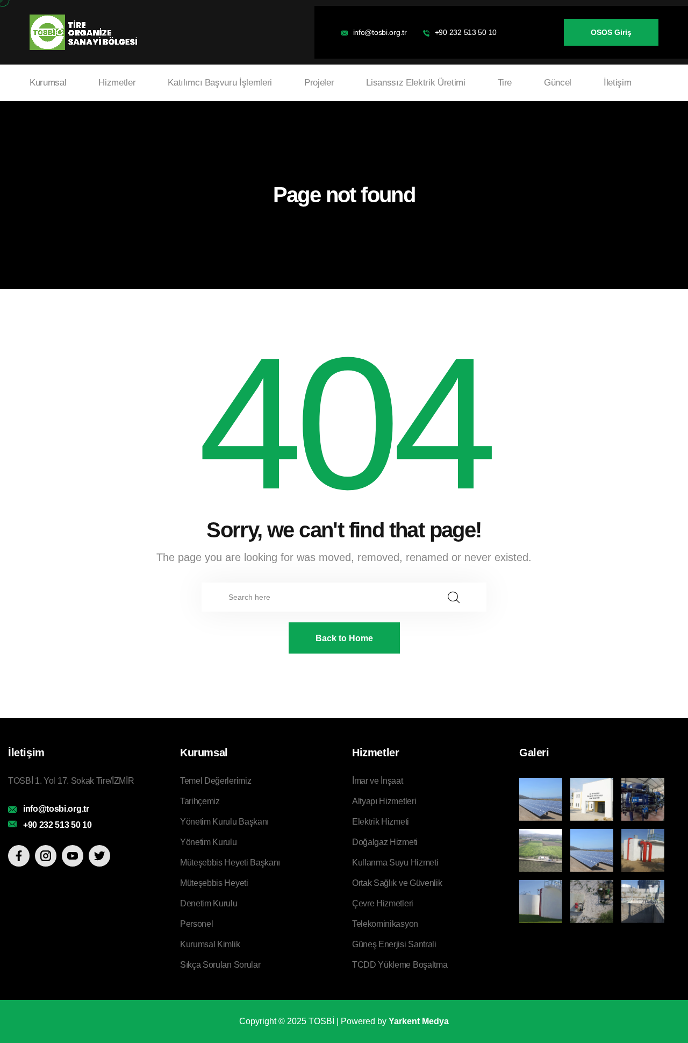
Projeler (319, 82)
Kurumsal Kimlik (210, 944)
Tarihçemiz (200, 801)
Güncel (557, 82)
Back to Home (344, 638)
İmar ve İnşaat (377, 780)
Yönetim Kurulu (208, 842)
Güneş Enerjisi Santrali (394, 944)
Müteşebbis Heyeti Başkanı (230, 862)
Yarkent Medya (419, 1021)
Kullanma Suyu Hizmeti (395, 862)
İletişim (617, 82)
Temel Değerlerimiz (215, 780)
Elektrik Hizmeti (380, 821)
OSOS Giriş (611, 32)
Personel (196, 923)
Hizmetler (116, 82)
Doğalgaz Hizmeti (385, 842)
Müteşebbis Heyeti (214, 883)
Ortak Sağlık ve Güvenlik (397, 883)
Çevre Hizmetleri (382, 903)
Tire (505, 82)
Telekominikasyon (385, 923)
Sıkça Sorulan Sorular (220, 964)
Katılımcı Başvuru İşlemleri (220, 82)
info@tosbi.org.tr (380, 32)
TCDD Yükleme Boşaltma (399, 964)
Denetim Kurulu (209, 903)
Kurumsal (48, 82)
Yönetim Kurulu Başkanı (224, 821)
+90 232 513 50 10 (466, 32)
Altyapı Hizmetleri (384, 801)
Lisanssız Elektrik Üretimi (415, 82)
